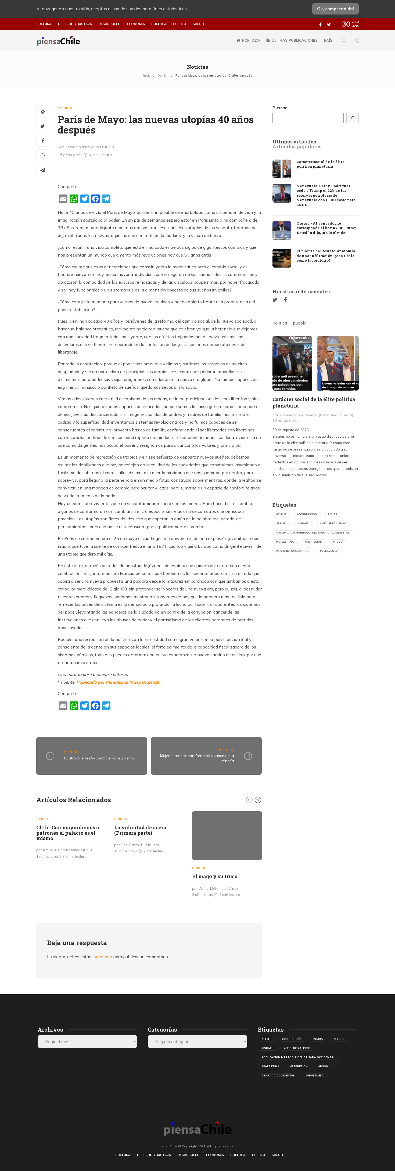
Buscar (279, 107)
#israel (303, 523)
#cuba (332, 514)
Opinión (162, 75)
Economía (136, 24)
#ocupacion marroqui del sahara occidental (313, 532)
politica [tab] (279, 323)
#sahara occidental (292, 551)
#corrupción (307, 514)
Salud (198, 24)
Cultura (44, 24)
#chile (281, 514)
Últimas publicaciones (295, 40)
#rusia (338, 541)
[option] (71, 836)
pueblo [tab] (299, 323)
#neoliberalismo (333, 523)
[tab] (294, 142)
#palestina (285, 541)
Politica (159, 24)
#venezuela (329, 551)
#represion (313, 541)
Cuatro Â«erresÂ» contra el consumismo (99, 758)
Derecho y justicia (75, 24)
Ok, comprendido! (335, 8)
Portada (251, 40)
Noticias (226, 750)
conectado (101, 956)
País (328, 40)
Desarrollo (109, 24)
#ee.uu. (281, 523)
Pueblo (179, 24)
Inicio (146, 75)
